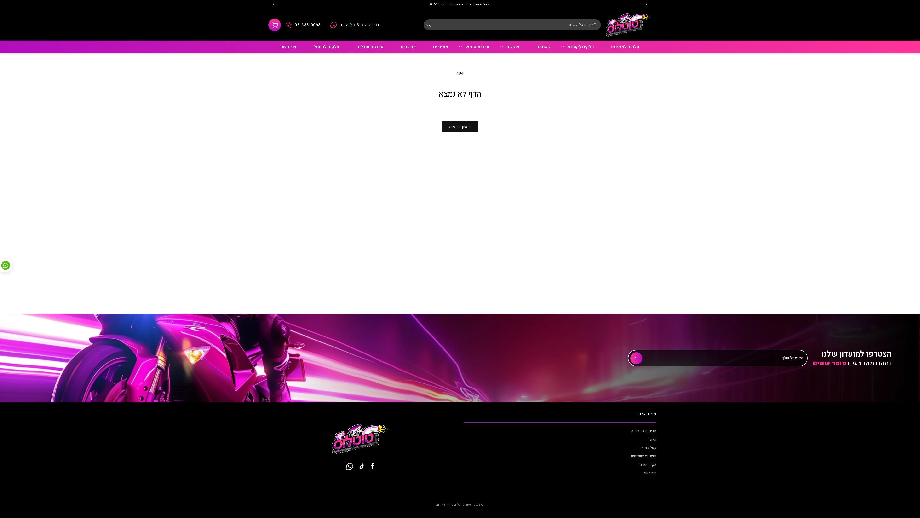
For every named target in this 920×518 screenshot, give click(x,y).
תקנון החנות (647, 464)
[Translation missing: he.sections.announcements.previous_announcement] (646, 4)
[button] (274, 25)
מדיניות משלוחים (643, 456)
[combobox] (512, 24)
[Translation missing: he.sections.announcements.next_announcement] (273, 4)
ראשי (652, 439)
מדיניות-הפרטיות (643, 431)
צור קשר (650, 473)
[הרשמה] (636, 358)
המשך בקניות (460, 126)
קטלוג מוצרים (646, 447)
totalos (467, 505)
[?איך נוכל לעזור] (429, 24)
